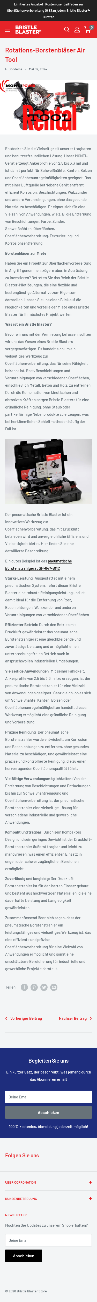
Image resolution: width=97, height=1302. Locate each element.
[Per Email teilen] (53, 987)
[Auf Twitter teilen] (44, 987)
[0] (87, 29)
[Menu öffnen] (7, 30)
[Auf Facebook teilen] (24, 987)
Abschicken (48, 1112)
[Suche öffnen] (67, 29)
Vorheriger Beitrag (26, 1018)
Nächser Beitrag (73, 1018)
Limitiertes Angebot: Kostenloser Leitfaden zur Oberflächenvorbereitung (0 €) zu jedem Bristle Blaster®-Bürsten (48, 10)
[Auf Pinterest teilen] (34, 987)
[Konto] (77, 29)
